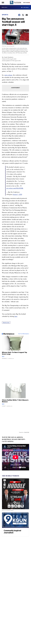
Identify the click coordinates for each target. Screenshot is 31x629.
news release (8, 75)
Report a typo (6, 322)
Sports (5, 15)
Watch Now (26, 2)
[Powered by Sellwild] (26, 432)
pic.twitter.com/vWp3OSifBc (14, 188)
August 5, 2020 (17, 194)
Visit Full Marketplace (23, 333)
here (16, 316)
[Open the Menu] (2, 2)
